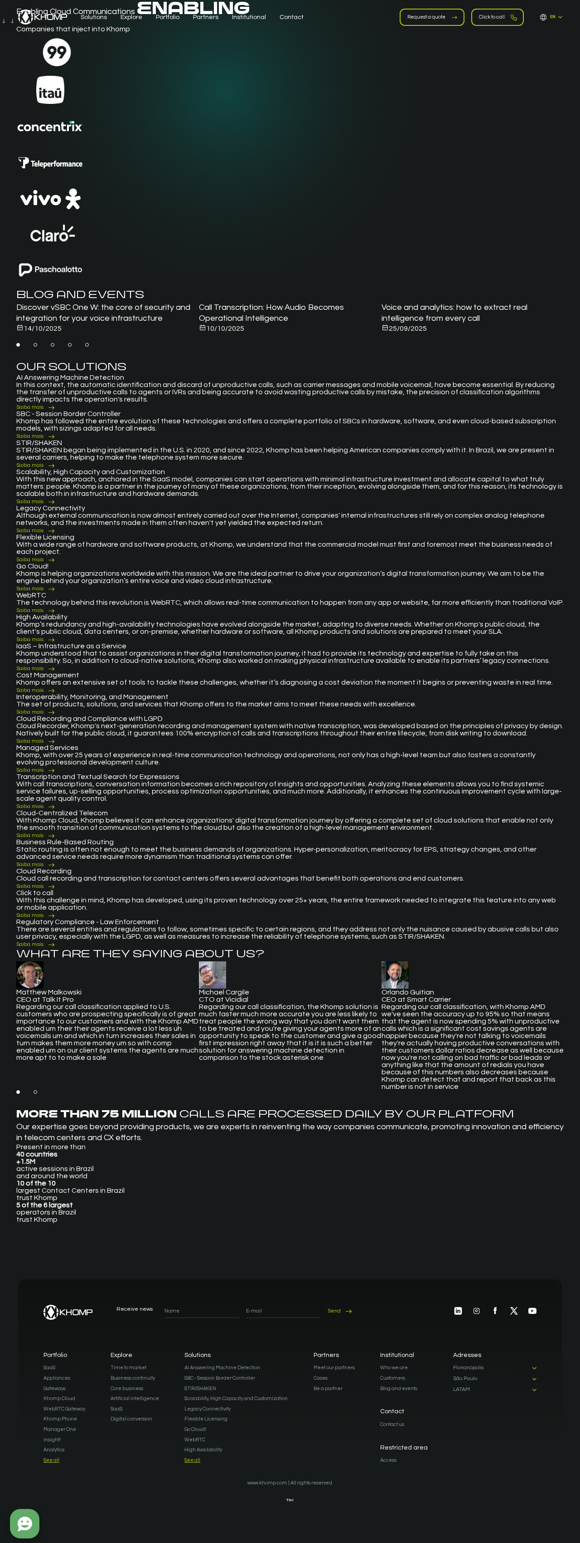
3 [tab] (52, 345)
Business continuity (133, 1378)
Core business (127, 1388)
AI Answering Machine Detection (222, 1367)
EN (553, 17)
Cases (321, 1378)
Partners (326, 1355)
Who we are (394, 1367)
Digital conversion (131, 1418)
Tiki (290, 1500)
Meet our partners (334, 1367)
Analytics (54, 1449)
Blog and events (398, 1388)
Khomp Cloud (59, 1398)
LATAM (461, 1389)
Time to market (128, 1367)
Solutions (197, 1355)
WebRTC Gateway (64, 1408)
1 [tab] (18, 345)
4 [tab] (70, 345)
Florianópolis (468, 1368)
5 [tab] (87, 345)
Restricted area (404, 1448)
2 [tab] (35, 345)
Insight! (52, 1439)
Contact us (392, 1424)
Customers (392, 1378)
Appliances (57, 1378)
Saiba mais (30, 407)
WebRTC (194, 1439)
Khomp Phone (60, 1418)
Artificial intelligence (135, 1398)
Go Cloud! (195, 1429)
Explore (121, 1355)
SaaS (49, 1367)
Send (334, 1311)
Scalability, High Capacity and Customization (236, 1398)
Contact (392, 1411)
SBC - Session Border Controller (219, 1378)
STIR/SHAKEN (200, 1388)
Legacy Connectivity (207, 1408)
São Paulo (465, 1378)
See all (51, 1460)
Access (388, 1460)
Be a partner (328, 1388)
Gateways (55, 1388)
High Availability (203, 1449)
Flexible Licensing (205, 1418)
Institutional (397, 1355)
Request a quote (426, 17)
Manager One (60, 1429)
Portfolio (55, 1355)
